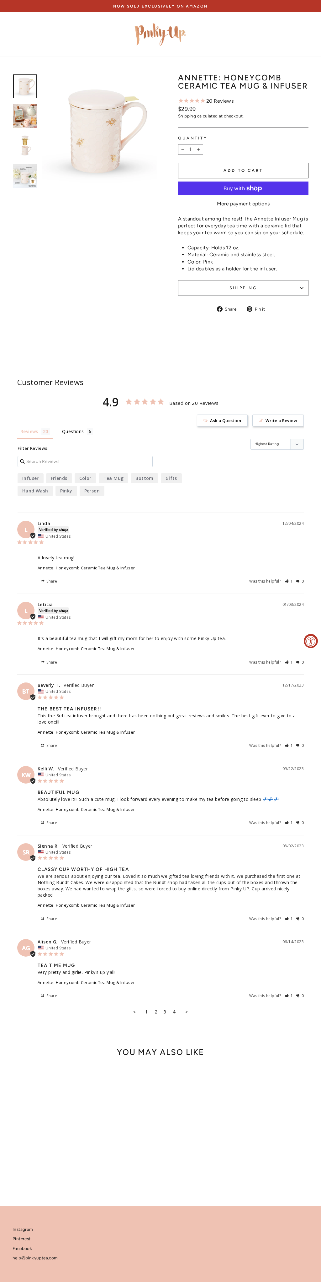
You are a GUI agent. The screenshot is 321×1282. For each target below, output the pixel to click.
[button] (289, 581)
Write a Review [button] (281, 420)
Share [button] (51, 581)
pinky (66, 491)
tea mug (113, 478)
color (85, 478)
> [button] (186, 1011)
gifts (171, 478)
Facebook (22, 1248)
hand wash (35, 491)
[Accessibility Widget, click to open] (311, 641)
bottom (144, 478)
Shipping (187, 115)
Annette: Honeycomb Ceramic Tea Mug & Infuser (86, 568)
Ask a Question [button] (225, 420)
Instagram (23, 1229)
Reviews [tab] (29, 431)
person (92, 491)
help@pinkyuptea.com (35, 1257)
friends (59, 478)
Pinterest (22, 1238)
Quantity (193, 138)
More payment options (243, 204)
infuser (30, 478)
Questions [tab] (73, 431)
